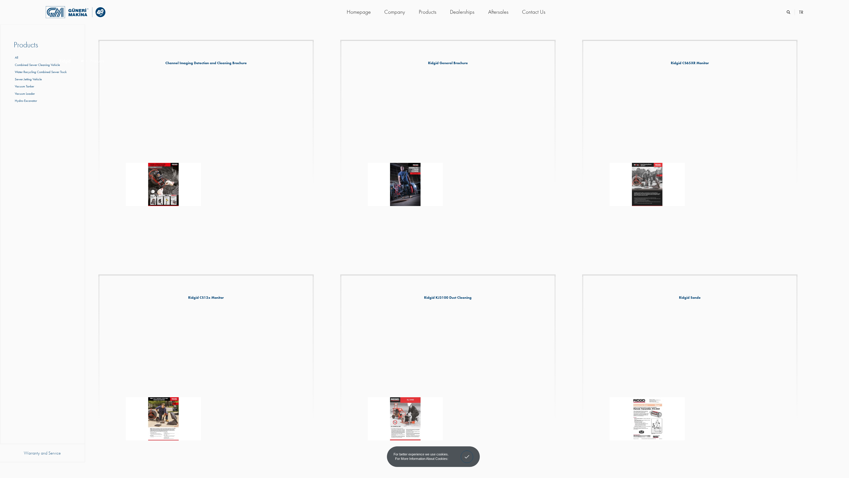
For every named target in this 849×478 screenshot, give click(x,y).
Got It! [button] (467, 453)
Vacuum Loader (24, 93)
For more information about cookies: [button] (421, 459)
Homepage (359, 11)
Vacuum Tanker (24, 86)
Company (394, 11)
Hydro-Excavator (25, 100)
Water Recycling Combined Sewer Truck (40, 72)
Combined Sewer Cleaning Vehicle (37, 65)
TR (801, 12)
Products (427, 11)
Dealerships (462, 11)
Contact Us (533, 11)
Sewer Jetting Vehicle (28, 79)
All (16, 57)
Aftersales (498, 11)
